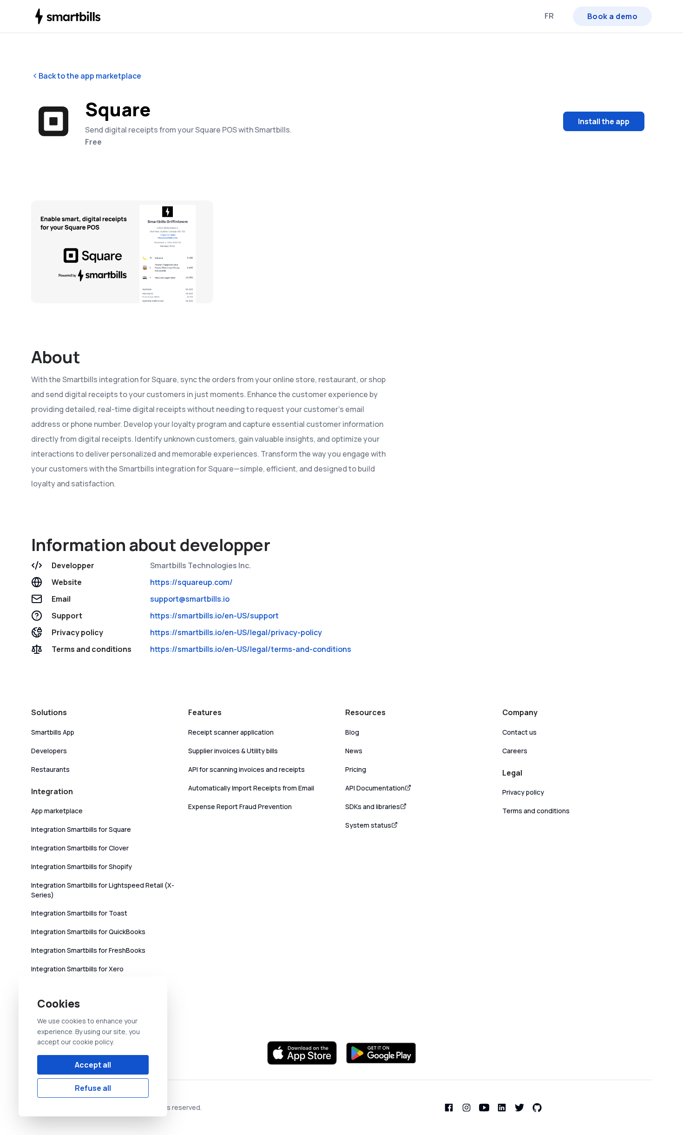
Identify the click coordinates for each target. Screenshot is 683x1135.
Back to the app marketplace (90, 76)
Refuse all (93, 1088)
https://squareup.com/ (191, 582)
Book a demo (612, 16)
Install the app (604, 121)
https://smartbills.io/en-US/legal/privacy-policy (236, 632)
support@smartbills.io (190, 599)
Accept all (93, 1065)
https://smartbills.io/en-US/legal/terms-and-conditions (250, 649)
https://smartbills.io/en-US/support (214, 616)
